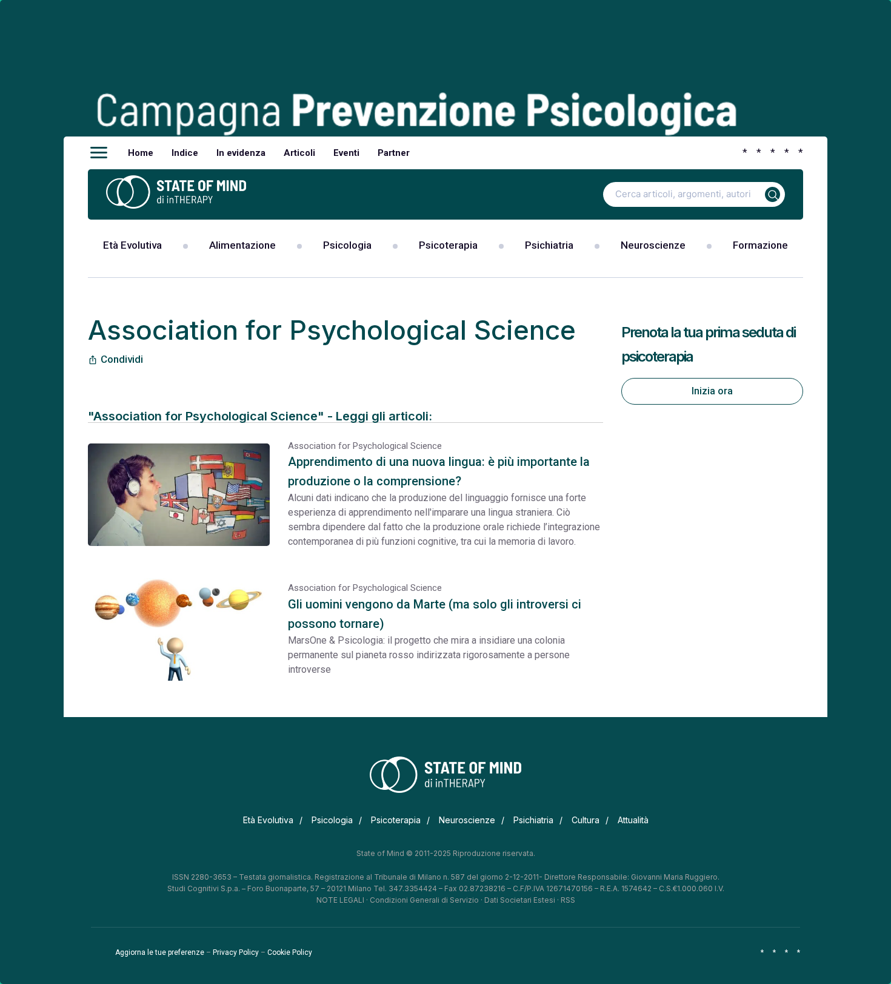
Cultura (585, 820)
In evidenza (240, 152)
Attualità (633, 820)
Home (140, 152)
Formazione (760, 245)
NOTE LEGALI (340, 900)
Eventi (346, 152)
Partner (394, 152)
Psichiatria (549, 245)
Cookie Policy (289, 952)
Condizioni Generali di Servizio (424, 900)
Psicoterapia (448, 245)
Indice (185, 152)
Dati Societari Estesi (519, 900)
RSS (568, 900)
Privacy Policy (236, 952)
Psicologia (347, 245)
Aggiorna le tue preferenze (159, 952)
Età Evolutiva (132, 245)
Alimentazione (242, 245)
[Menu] (99, 152)
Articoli (299, 152)
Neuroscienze (653, 245)
